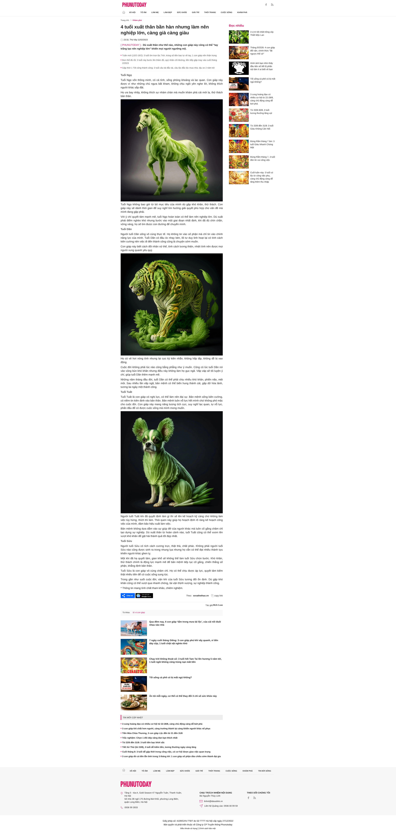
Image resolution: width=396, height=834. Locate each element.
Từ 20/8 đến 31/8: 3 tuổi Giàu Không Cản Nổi (261, 127)
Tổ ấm (143, 12)
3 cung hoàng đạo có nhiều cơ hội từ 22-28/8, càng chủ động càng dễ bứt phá (162, 724)
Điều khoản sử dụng (189, 828)
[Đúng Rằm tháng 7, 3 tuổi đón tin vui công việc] (239, 162)
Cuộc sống (226, 12)
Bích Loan (218, 605)
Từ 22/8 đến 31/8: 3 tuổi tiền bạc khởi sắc (143, 742)
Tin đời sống (264, 771)
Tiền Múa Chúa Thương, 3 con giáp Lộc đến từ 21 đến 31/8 (152, 733)
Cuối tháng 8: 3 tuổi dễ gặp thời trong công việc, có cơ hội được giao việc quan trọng (166, 751)
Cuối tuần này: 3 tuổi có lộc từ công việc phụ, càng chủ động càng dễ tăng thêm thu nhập (261, 177)
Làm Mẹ (155, 12)
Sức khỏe (182, 12)
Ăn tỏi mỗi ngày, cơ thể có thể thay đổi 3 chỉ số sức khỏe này (183, 696)
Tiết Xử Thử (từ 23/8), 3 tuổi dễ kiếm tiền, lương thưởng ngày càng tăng (159, 747)
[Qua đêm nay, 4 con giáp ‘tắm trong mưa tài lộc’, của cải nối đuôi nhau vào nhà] (134, 628)
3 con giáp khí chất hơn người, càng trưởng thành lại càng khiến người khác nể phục (166, 728)
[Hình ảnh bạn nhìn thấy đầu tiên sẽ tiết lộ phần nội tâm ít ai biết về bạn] (239, 68)
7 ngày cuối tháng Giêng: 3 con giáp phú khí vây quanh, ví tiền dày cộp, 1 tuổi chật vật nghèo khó (183, 642)
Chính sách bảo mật (207, 828)
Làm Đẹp (168, 12)
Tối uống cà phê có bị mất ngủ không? (170, 677)
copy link (218, 595)
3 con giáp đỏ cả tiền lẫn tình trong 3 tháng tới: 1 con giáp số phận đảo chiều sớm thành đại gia (171, 756)
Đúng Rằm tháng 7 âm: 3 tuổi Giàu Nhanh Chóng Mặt (262, 144)
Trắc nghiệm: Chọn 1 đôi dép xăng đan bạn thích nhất (149, 738)
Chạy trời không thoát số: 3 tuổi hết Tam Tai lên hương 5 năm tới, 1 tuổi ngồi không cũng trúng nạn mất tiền (185, 660)
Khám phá (242, 12)
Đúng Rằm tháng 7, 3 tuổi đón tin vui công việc (262, 158)
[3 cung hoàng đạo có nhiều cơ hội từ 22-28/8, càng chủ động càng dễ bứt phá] (239, 99)
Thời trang (210, 12)
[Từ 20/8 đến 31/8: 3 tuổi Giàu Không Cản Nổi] (239, 130)
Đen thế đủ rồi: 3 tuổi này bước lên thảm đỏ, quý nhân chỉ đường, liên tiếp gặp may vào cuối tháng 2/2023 (169, 61)
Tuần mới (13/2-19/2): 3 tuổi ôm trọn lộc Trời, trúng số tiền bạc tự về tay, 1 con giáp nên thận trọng (169, 55)
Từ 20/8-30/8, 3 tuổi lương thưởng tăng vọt (261, 111)
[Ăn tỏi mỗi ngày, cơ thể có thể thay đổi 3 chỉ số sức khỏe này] (134, 702)
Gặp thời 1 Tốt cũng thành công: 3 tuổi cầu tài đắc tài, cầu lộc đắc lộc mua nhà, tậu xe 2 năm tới (168, 68)
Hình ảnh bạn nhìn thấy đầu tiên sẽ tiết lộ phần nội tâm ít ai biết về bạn (261, 66)
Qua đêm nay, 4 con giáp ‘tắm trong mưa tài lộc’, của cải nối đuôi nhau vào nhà (185, 623)
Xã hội (132, 12)
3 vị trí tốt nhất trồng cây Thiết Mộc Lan (261, 33)
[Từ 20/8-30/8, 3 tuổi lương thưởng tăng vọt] (239, 115)
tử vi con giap (139, 612)
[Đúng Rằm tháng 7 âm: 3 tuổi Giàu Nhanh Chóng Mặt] (239, 146)
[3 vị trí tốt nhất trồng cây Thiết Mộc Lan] (239, 37)
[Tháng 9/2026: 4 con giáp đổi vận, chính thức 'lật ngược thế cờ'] (239, 52)
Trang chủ (125, 20)
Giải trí (195, 12)
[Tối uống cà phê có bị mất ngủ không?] (134, 684)
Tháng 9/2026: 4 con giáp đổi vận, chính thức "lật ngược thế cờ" (262, 50)
